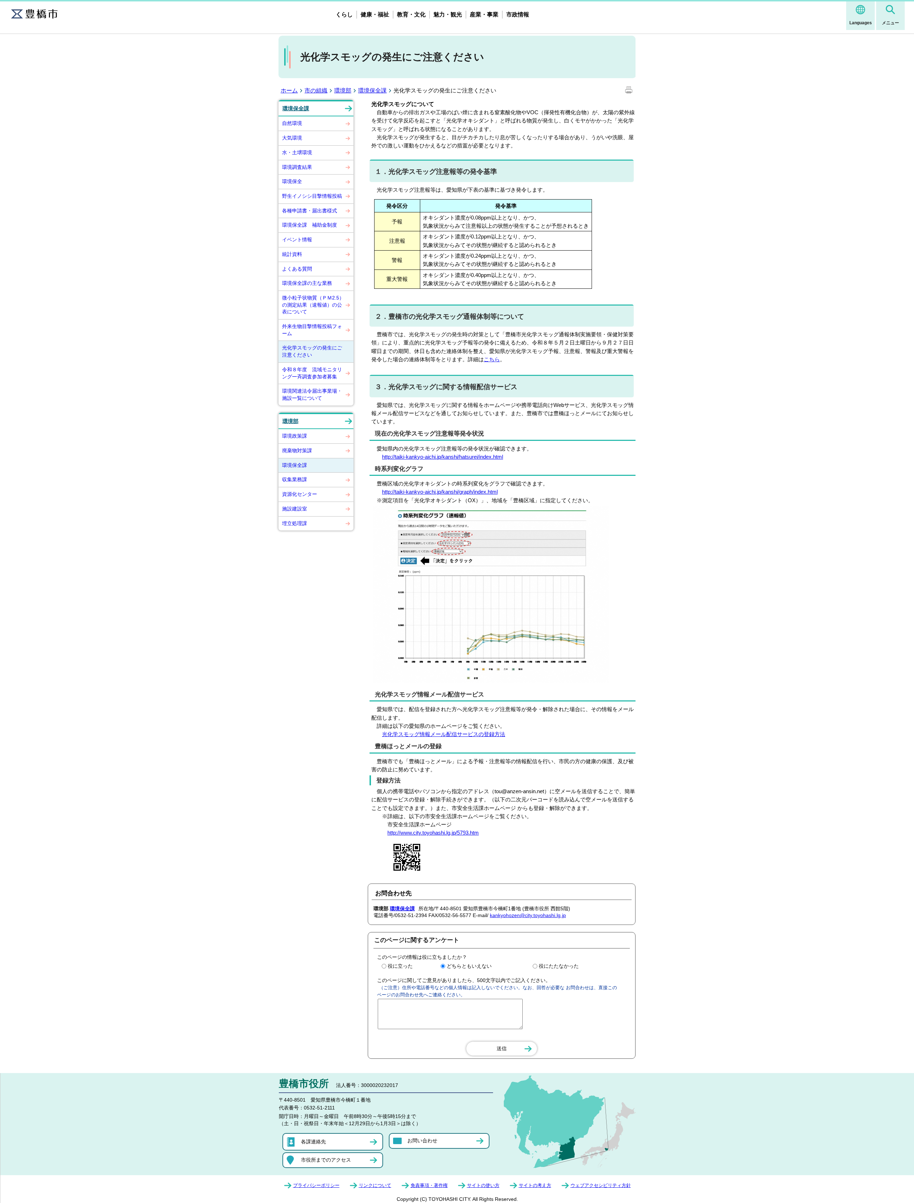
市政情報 (517, 14)
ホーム (289, 90)
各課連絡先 (313, 1141)
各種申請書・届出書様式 (309, 210)
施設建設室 (294, 509)
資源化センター (299, 494)
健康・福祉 (375, 14)
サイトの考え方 (535, 1185)
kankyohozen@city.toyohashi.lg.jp (528, 915)
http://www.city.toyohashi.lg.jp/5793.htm (433, 833)
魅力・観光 (447, 14)
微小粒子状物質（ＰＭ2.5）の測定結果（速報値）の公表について (313, 304)
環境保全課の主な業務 (307, 283)
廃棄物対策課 (297, 450)
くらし (344, 14)
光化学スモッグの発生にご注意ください (312, 351)
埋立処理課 (294, 523)
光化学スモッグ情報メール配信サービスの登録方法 (443, 734)
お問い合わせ (422, 1140)
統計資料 (292, 254)
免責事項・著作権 (429, 1185)
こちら (492, 359)
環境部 (342, 90)
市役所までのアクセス (326, 1160)
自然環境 (292, 123)
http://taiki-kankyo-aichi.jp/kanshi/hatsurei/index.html (442, 457)
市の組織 (316, 90)
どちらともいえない (469, 966)
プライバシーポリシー (316, 1185)
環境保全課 (372, 90)
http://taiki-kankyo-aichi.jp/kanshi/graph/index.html (440, 492)
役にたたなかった (559, 966)
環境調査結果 (297, 167)
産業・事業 (484, 14)
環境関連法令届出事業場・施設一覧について (312, 394)
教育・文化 (411, 14)
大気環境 (292, 138)
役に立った (400, 966)
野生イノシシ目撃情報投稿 (312, 196)
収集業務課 (294, 479)
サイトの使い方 (483, 1185)
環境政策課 (294, 436)
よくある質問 (297, 269)
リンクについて (375, 1185)
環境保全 (292, 181)
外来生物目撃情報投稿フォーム (312, 329)
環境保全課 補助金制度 (309, 225)
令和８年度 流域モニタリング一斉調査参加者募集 (312, 373)
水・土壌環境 (297, 152)
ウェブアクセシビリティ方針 (601, 1185)
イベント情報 (297, 239)
